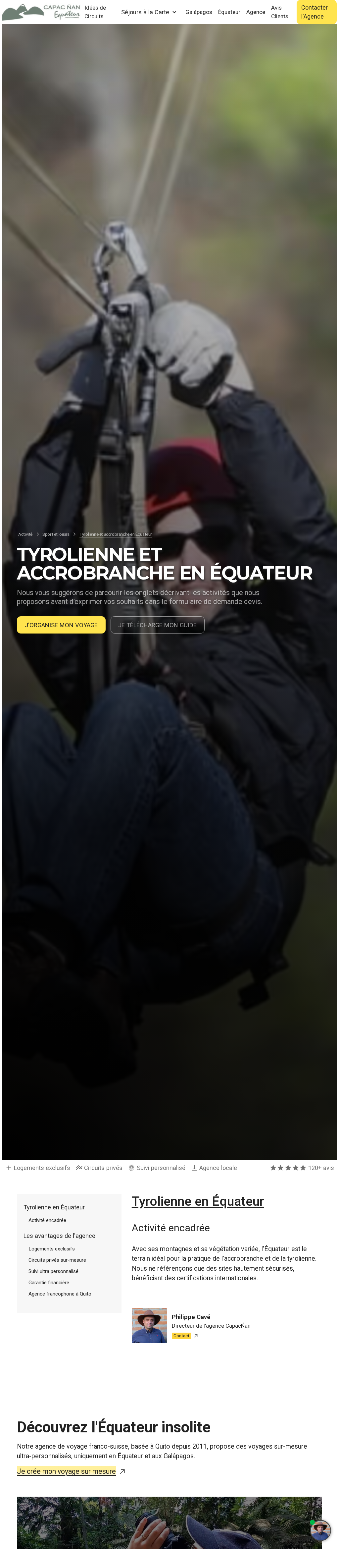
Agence (255, 12)
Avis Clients (279, 12)
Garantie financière (48, 1283)
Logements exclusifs (51, 1249)
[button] (149, 12)
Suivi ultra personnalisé (53, 1271)
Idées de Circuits (95, 12)
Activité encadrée (47, 1220)
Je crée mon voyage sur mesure (66, 1471)
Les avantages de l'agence (59, 1235)
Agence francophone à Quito (59, 1294)
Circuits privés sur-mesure (57, 1260)
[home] (41, 12)
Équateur (229, 12)
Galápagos (198, 12)
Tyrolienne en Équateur (54, 1207)
